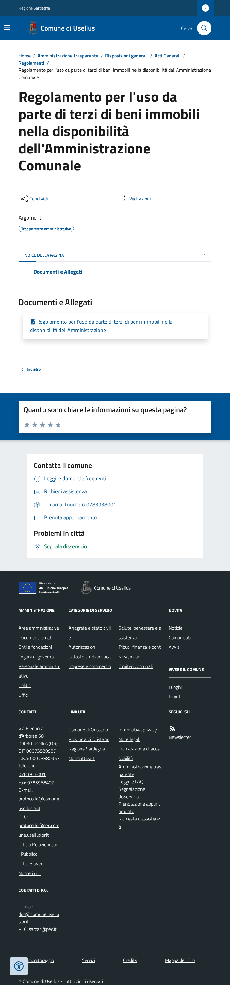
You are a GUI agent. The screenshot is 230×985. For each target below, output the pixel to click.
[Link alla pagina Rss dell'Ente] (172, 728)
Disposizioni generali (126, 55)
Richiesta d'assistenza (139, 822)
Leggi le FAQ (131, 781)
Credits (130, 960)
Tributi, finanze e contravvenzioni (140, 651)
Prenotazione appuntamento (139, 807)
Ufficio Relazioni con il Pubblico (39, 849)
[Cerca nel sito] (201, 28)
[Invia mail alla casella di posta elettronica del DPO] (40, 918)
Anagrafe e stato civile (90, 632)
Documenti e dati (35, 637)
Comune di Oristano (88, 729)
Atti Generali (168, 55)
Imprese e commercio (90, 666)
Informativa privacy (138, 729)
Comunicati (180, 637)
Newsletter (180, 737)
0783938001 (32, 774)
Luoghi (175, 687)
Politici (25, 685)
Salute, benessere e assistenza (140, 632)
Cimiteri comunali (136, 666)
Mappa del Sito (180, 960)
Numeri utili (30, 873)
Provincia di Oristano (89, 739)
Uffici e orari (30, 863)
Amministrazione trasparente (67, 55)
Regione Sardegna (34, 8)
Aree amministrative (39, 627)
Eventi (175, 696)
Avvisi (174, 647)
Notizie (175, 627)
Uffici (23, 694)
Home (25, 55)
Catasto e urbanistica (90, 656)
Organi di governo (36, 656)
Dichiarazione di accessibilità (139, 753)
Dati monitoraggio (36, 960)
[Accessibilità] (19, 966)
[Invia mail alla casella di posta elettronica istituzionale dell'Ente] (40, 803)
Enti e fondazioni (35, 647)
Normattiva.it (82, 758)
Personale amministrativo (39, 671)
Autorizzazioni (82, 647)
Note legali (129, 739)
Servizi (88, 960)
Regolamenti (31, 62)
